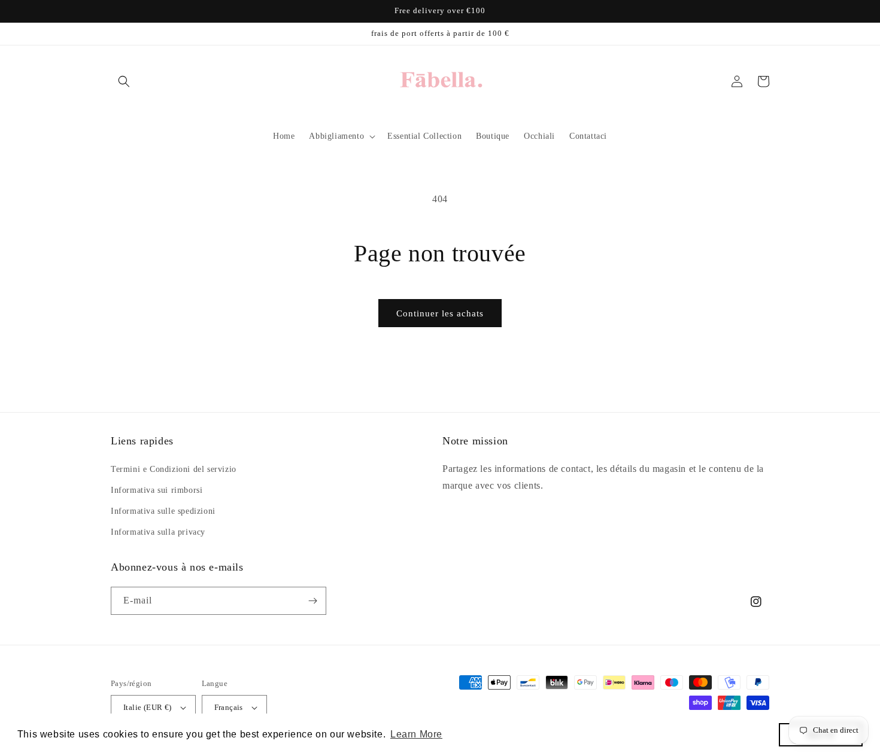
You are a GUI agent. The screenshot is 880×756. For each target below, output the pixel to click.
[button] (124, 81)
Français (228, 707)
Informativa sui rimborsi (156, 490)
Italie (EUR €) (147, 707)
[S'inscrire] (312, 601)
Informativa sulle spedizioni (163, 511)
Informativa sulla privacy (158, 532)
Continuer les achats (440, 313)
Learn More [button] (416, 734)
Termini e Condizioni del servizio (173, 469)
